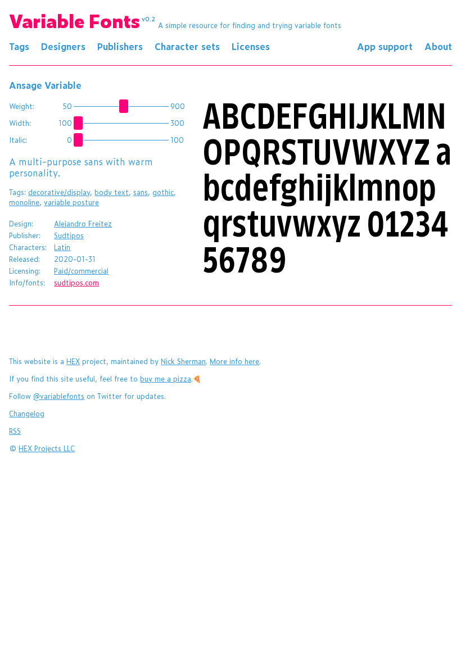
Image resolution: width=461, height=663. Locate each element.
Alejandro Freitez (83, 224)
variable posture (71, 202)
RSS (15, 431)
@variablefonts (58, 396)
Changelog (26, 413)
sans (140, 192)
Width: (20, 123)
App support (385, 46)
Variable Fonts (82, 20)
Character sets (187, 46)
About (438, 46)
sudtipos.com (76, 283)
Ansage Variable (45, 85)
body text (111, 192)
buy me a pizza (165, 379)
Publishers (120, 46)
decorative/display (59, 192)
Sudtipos (69, 235)
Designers (63, 46)
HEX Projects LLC (47, 448)
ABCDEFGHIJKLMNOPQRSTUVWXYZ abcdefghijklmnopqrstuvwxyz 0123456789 (326, 189)
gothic (163, 192)
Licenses (251, 46)
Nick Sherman (183, 361)
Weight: (21, 106)
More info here (234, 361)
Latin (62, 247)
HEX (73, 361)
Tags (19, 46)
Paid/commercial (81, 271)
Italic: (18, 140)
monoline (24, 202)
